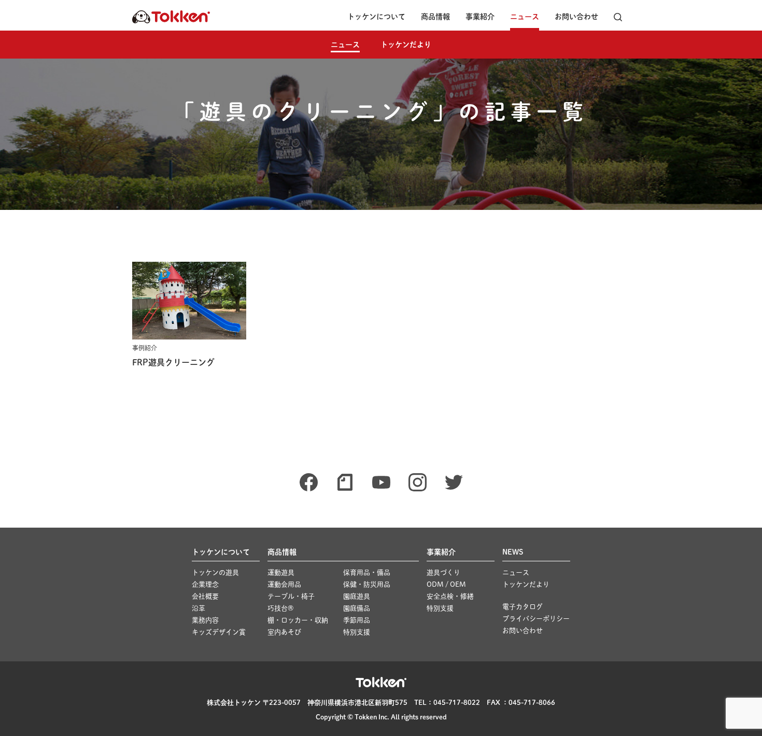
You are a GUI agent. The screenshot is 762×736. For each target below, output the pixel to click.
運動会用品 (284, 584)
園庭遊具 (356, 596)
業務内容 (205, 620)
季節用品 (356, 620)
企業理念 (205, 584)
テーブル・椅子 (291, 596)
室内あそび (284, 632)
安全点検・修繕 (450, 596)
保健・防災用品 (366, 584)
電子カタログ (522, 606)
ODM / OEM (446, 584)
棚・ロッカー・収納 (297, 620)
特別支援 (356, 632)
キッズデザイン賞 (219, 632)
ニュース (524, 16)
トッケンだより (405, 44)
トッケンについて (376, 16)
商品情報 (435, 16)
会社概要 (205, 596)
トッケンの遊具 (215, 572)
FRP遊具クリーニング (173, 362)
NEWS (512, 552)
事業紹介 (480, 16)
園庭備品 (356, 608)
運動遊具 (280, 572)
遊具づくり (443, 572)
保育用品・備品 (366, 572)
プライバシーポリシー (536, 618)
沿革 (198, 608)
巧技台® (280, 608)
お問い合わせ (576, 16)
